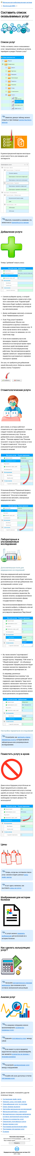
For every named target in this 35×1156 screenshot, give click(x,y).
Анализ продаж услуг (10, 1124)
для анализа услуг (8, 1078)
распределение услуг (22, 1065)
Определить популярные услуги (14, 1122)
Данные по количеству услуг (13, 1119)
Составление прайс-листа (12, 1099)
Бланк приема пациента (11, 1107)
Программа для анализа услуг (13, 1129)
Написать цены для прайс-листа (14, 1102)
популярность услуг (19, 1038)
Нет (29, 1138)
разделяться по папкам (20, 222)
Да (24, 1138)
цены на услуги (15, 888)
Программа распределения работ (15, 1127)
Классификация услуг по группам (15, 1104)
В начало (6, 1132)
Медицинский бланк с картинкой (15, 1112)
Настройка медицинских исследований (17, 1109)
